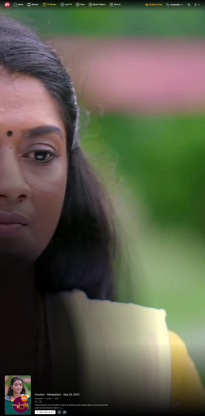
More (61, 408)
